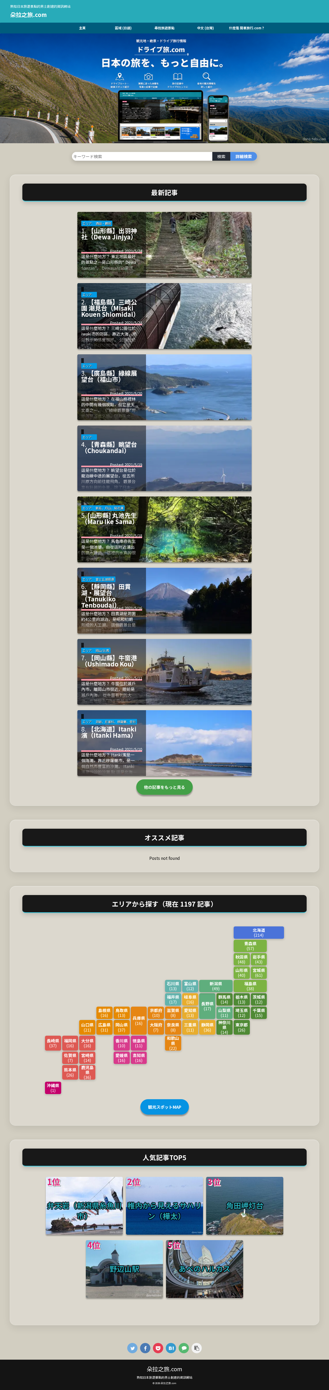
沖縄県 (53, 1087)
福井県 (173, 999)
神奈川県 (224, 1027)
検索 (221, 156)
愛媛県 (121, 1057)
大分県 (87, 1043)
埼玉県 (241, 1012)
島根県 (104, 1012)
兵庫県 (139, 1020)
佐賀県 (70, 1057)
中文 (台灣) (205, 27)
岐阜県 (190, 999)
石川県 (173, 985)
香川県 (121, 1043)
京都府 (156, 1012)
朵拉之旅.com (28, 14)
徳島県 (139, 1043)
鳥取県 (121, 1012)
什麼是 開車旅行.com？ (247, 27)
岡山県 (121, 1027)
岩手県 (259, 959)
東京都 (241, 1027)
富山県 (190, 985)
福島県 (250, 985)
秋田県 (241, 959)
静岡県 (207, 1027)
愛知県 (190, 1012)
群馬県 (224, 999)
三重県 (190, 1027)
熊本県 (70, 1072)
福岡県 (70, 1043)
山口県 (87, 1027)
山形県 (241, 972)
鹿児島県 (87, 1072)
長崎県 (53, 1043)
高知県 (139, 1057)
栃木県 (241, 999)
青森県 (250, 945)
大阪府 (156, 1027)
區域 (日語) (123, 27)
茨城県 (259, 999)
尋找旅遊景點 (164, 27)
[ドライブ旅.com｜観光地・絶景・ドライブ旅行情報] (171, 1348)
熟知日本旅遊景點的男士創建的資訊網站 (164, 1377)
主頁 (82, 27)
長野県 (207, 1006)
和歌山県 (173, 1043)
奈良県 (173, 1027)
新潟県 (216, 985)
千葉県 (259, 1012)
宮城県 (259, 972)
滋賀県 (173, 1012)
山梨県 (224, 1012)
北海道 (259, 932)
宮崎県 (87, 1057)
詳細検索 (243, 156)
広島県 (104, 1027)
